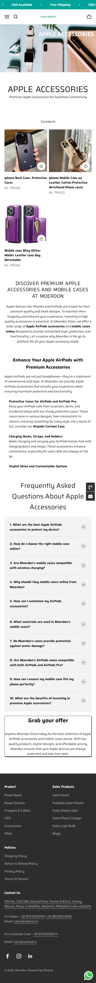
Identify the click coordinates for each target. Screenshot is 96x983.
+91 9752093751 (32, 916)
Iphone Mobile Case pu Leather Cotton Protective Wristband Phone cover (68, 182)
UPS (7, 818)
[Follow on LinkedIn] (30, 956)
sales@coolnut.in (26, 921)
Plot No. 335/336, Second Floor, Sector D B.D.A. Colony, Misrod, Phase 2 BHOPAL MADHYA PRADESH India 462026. (48, 904)
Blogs (56, 833)
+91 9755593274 (45, 934)
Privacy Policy (14, 871)
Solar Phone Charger (67, 818)
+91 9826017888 (59, 916)
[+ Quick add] (41, 166)
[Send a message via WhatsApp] (88, 975)
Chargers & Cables (17, 810)
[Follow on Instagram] (19, 956)
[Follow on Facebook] (7, 956)
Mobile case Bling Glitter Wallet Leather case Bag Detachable (22, 255)
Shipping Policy (15, 856)
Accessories (12, 825)
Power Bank (13, 795)
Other (8, 833)
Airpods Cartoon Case (49, 426)
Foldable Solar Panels (68, 802)
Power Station (14, 802)
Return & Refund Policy (21, 863)
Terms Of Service (16, 878)
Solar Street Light (65, 810)
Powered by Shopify (40, 970)
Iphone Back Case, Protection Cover (25, 180)
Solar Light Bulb (63, 825)
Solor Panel (60, 795)
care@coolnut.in (25, 941)
